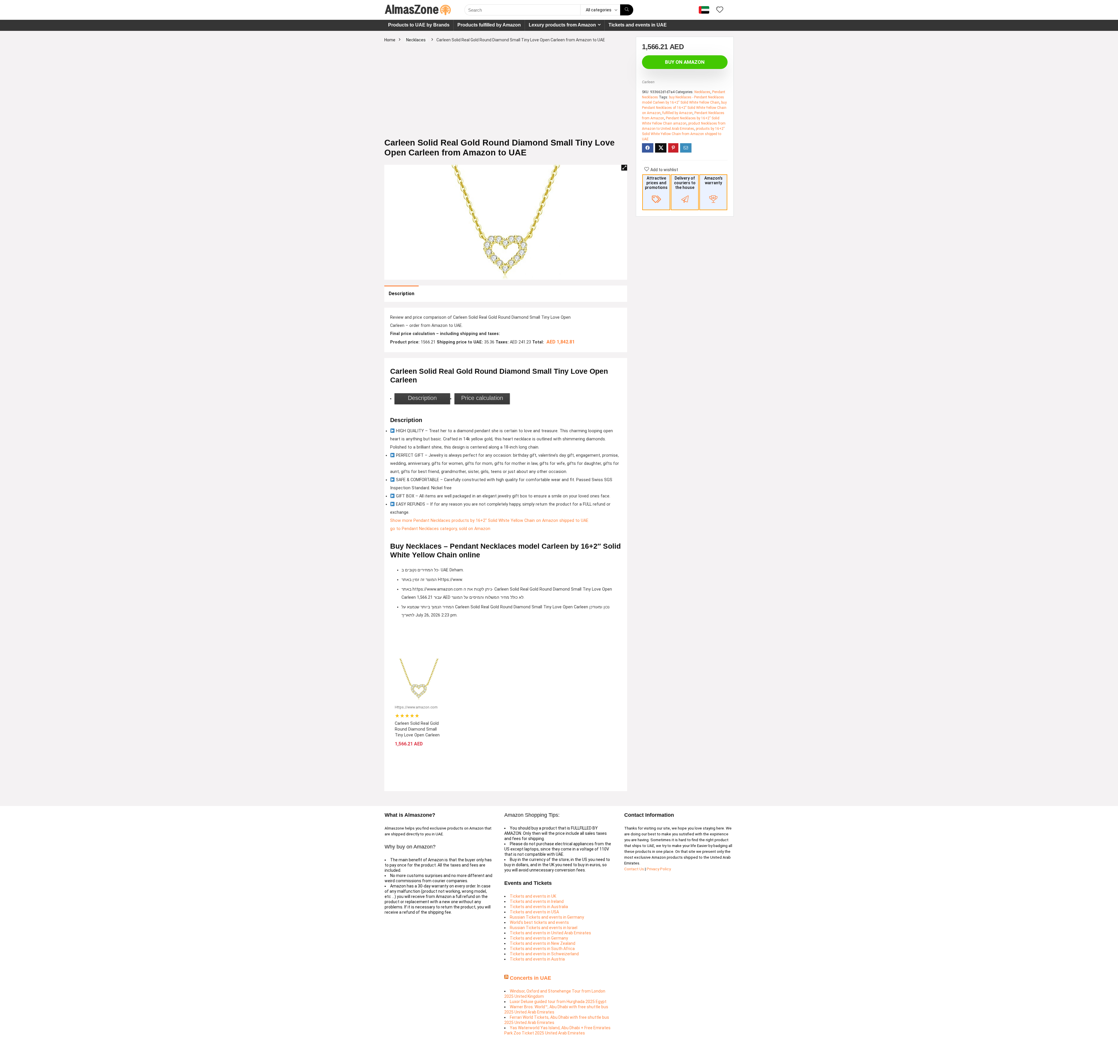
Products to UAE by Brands (419, 24)
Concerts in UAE (530, 978)
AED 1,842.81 (560, 342)
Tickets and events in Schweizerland (544, 954)
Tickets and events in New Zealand (542, 943)
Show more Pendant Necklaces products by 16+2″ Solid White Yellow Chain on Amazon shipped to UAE (489, 520)
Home (389, 40)
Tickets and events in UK (533, 896)
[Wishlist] (719, 10)
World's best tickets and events (539, 922)
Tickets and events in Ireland (537, 901)
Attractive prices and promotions (656, 183)
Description (401, 293)
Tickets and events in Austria (537, 959)
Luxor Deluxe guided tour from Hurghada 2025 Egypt (558, 1001)
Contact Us (634, 869)
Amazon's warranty (713, 180)
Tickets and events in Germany (539, 938)
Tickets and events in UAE (637, 24)
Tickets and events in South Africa (542, 948)
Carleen (648, 82)
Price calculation (482, 398)
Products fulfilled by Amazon (489, 24)
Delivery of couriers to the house (685, 183)
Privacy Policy (659, 869)
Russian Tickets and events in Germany (547, 917)
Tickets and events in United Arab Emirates (550, 933)
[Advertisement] (505, 94)
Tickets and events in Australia (539, 906)
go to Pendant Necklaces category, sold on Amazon (440, 528)
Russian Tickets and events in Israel (543, 927)
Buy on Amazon (685, 62)
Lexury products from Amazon (562, 24)
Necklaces (416, 40)
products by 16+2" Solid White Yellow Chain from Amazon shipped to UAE (683, 134)
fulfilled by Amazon (677, 113)
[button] (624, 168)
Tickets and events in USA (534, 912)
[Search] (626, 9)
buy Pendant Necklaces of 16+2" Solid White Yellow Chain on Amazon (684, 107)
